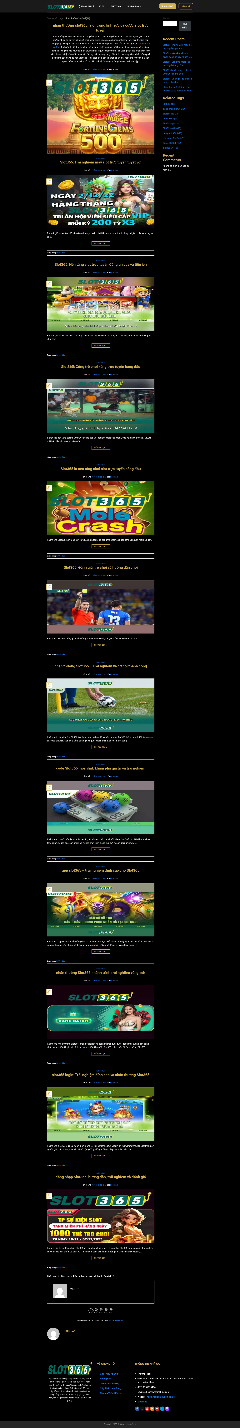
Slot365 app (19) (171, 123)
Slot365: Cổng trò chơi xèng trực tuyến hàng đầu (100, 367)
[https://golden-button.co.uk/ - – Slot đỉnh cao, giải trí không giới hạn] (61, 6)
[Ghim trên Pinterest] (106, 1310)
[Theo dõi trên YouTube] (157, 1408)
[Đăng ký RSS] (152, 1408)
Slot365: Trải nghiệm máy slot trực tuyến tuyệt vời (100, 162)
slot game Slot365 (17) (174, 138)
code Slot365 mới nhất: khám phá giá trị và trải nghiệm (100, 768)
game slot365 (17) (172, 143)
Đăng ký (186, 6)
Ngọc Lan (114, 170)
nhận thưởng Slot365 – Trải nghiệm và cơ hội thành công (100, 666)
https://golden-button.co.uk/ (161, 1397)
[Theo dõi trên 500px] (162, 1408)
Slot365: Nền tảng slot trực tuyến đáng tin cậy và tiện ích (101, 264)
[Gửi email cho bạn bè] (101, 1310)
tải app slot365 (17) (172, 133)
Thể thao (116, 6)
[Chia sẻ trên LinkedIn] (111, 1310)
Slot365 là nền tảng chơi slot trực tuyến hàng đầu (101, 469)
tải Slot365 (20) (170, 118)
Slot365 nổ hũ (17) (172, 128)
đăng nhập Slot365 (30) (174, 109)
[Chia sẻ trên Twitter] (95, 1310)
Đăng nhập (167, 6)
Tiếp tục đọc (101, 243)
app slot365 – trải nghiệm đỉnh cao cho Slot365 (100, 870)
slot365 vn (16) (170, 148)
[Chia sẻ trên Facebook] (90, 1310)
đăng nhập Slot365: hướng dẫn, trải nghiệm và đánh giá (101, 1177)
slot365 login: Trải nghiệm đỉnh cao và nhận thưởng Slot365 (100, 1075)
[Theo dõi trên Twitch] (167, 1408)
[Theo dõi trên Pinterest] (147, 1408)
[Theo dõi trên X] (142, 1408)
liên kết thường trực (116, 1320)
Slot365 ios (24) (171, 113)
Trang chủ (86, 6)
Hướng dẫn (133, 6)
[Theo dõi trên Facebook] (137, 1408)
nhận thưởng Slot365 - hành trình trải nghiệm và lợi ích (100, 973)
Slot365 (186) (169, 104)
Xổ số (101, 6)
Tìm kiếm (167, 18)
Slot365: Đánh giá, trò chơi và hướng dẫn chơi (101, 567)
